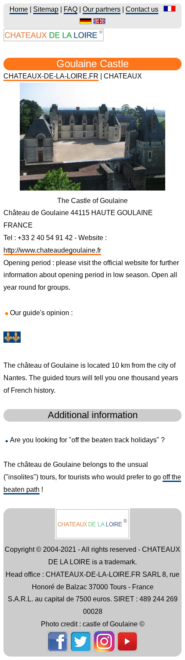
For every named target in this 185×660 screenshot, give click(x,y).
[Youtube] (127, 650)
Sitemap (46, 9)
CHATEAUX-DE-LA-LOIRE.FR (51, 76)
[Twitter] (81, 650)
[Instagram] (104, 650)
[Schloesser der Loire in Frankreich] (86, 21)
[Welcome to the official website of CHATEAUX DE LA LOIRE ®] (53, 39)
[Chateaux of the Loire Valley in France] (99, 21)
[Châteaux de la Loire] (169, 9)
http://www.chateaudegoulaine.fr (52, 250)
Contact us (142, 9)
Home (18, 9)
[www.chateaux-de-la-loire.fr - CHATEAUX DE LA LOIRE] (92, 537)
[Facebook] (57, 650)
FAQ (70, 9)
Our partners (101, 9)
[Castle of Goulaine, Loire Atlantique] (92, 188)
